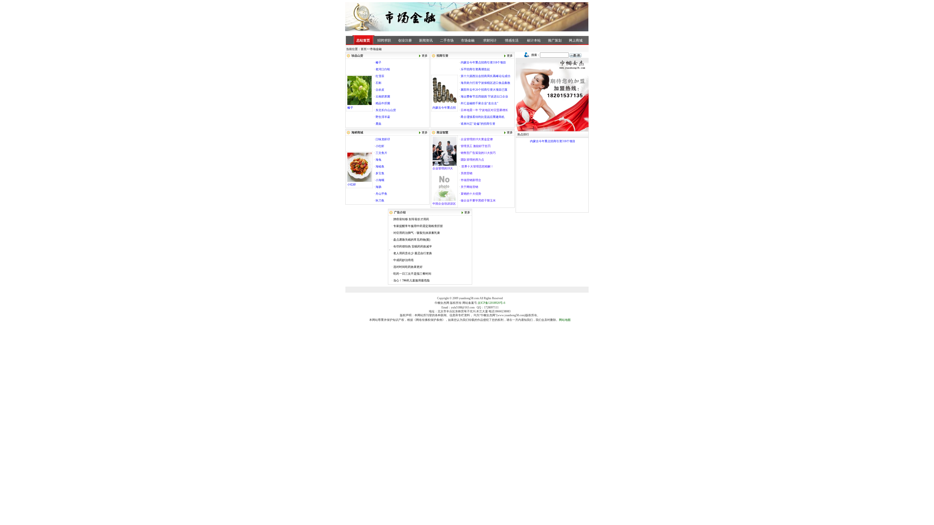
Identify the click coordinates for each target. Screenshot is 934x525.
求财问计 (490, 40)
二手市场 (447, 40)
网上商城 (576, 40)
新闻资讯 (426, 40)
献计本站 (534, 40)
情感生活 (512, 40)
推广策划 (555, 40)
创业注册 (405, 40)
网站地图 (565, 320)
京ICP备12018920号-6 (491, 303)
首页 (364, 49)
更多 (425, 55)
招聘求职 (384, 40)
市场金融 (468, 40)
